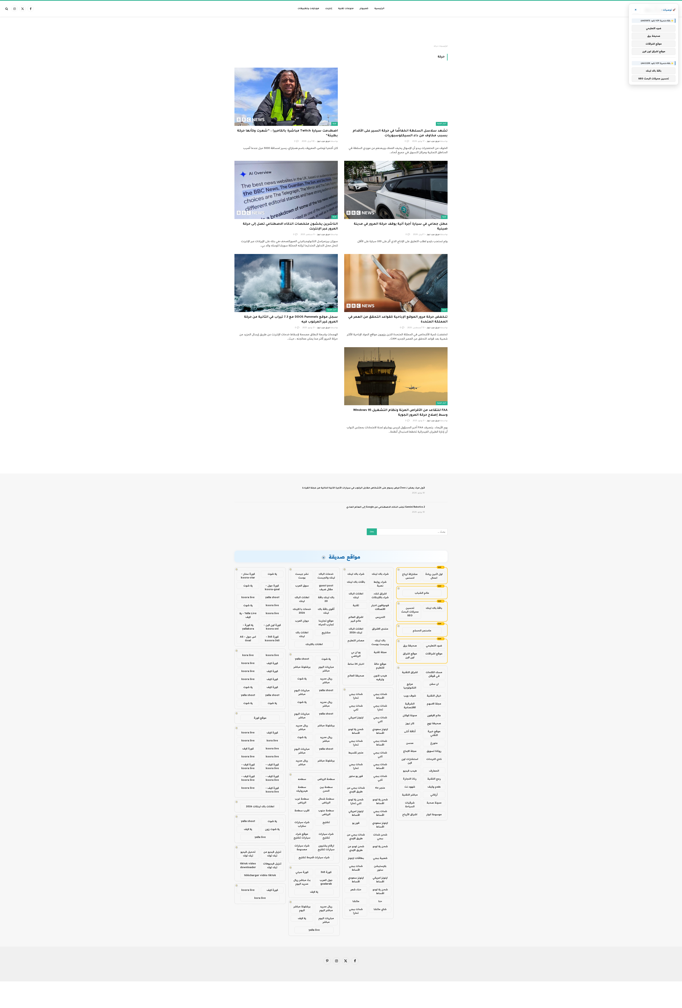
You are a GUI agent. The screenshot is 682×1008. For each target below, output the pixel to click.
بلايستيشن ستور (380, 867)
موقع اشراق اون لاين (410, 655)
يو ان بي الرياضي (356, 654)
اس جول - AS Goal (248, 638)
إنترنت (328, 8)
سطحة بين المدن (326, 788)
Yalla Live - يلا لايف (247, 615)
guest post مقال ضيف (326, 587)
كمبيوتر (364, 8)
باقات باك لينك (356, 581)
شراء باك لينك (380, 573)
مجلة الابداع (409, 751)
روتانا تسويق (434, 751)
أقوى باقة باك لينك (326, 610)
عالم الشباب (422, 592)
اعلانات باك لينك (302, 634)
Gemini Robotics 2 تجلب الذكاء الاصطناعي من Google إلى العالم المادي (385, 507)
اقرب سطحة (301, 810)
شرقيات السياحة (410, 804)
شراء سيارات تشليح (326, 835)
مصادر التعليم (356, 640)
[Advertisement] (341, 31)
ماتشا (356, 901)
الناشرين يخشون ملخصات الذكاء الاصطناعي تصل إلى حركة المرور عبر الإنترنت (290, 226)
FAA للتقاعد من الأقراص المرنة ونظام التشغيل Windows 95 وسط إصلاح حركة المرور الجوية (400, 413)
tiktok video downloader (248, 865)
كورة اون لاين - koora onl (272, 626)
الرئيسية (379, 8)
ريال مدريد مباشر (326, 680)
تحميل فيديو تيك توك (247, 853)
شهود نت (409, 786)
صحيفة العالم (356, 675)
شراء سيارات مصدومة (301, 847)
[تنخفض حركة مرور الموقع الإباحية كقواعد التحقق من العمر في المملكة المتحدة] (396, 283)
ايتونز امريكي (355, 717)
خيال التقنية (434, 695)
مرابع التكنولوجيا (410, 685)
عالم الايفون (434, 715)
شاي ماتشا (380, 909)
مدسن (409, 743)
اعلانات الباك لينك (356, 595)
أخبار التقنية (441, 124)
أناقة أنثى (410, 731)
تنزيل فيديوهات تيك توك (272, 865)
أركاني (434, 794)
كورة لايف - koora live (272, 766)
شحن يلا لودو (380, 846)
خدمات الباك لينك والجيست (326, 575)
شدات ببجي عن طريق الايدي (356, 789)
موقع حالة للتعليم (380, 665)
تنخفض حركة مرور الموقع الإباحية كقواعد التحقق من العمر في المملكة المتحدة (398, 319)
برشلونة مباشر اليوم (301, 908)
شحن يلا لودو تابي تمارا (355, 801)
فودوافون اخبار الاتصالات (380, 607)
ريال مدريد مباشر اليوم (326, 908)
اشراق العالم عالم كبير (355, 618)
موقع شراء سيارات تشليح (302, 835)
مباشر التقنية (410, 794)
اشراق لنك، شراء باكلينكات (380, 595)
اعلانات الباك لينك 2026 (356, 630)
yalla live (314, 929)
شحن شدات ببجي (380, 836)
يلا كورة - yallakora (248, 626)
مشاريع (326, 632)
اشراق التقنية (410, 672)
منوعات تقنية (346, 8)
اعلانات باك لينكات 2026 (260, 806)
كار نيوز (409, 723)
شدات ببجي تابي (356, 707)
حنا (380, 901)
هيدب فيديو (410, 770)
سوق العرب (302, 585)
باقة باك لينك (434, 608)
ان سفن (434, 683)
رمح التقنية (434, 778)
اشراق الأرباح (409, 814)
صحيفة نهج (434, 723)
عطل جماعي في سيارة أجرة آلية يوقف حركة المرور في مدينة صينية (401, 226)
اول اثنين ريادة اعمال (434, 575)
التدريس (380, 617)
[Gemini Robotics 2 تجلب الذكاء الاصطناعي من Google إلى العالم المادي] (438, 512)
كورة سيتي (302, 872)
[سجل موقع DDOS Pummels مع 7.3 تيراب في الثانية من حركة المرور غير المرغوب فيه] (286, 283)
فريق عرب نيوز (433, 141)
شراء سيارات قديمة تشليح (314, 857)
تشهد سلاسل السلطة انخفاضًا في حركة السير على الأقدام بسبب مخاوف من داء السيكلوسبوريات (400, 133)
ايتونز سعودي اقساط (380, 731)
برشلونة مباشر (301, 666)
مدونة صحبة (434, 802)
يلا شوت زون (272, 829)
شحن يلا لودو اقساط (355, 731)
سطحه (302, 779)
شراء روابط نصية (380, 583)
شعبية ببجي (380, 858)
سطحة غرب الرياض (302, 800)
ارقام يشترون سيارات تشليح (326, 847)
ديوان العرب (302, 620)
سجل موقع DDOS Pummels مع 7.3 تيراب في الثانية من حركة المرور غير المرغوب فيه (291, 319)
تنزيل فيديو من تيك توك (272, 853)
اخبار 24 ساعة (356, 663)
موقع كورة (260, 717)
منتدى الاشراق (380, 628)
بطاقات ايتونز (356, 858)
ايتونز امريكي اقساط (355, 813)
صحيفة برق (410, 645)
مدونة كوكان (410, 715)
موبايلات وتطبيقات (308, 8)
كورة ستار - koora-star (248, 575)
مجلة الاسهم (434, 703)
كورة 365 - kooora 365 (272, 638)
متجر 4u (380, 787)
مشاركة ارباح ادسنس (410, 575)
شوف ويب (410, 695)
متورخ (434, 743)
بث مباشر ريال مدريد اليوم (301, 881)
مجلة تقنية (380, 652)
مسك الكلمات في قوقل (434, 674)
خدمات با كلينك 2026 (302, 610)
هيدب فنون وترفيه (380, 677)
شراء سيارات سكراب (301, 824)
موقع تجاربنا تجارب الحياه (326, 622)
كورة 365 (326, 872)
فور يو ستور (356, 776)
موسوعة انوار (434, 814)
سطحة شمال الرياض (326, 800)
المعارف (434, 770)
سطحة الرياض (326, 779)
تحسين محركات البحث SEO (410, 611)
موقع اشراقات (433, 653)
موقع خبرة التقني (434, 733)
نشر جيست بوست (301, 575)
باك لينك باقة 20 (326, 599)
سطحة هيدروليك (302, 788)
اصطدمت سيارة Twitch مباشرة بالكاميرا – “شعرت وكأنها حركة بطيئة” (287, 133)
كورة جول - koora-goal (272, 587)
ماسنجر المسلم (422, 630)
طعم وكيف (434, 786)
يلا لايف (314, 891)
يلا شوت (326, 658)
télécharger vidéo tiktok (260, 875)
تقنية (334, 124)
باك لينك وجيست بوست (380, 642)
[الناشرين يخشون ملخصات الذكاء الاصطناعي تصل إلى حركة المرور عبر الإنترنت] (286, 190)
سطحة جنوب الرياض (326, 812)
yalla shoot (302, 658)
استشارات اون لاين (409, 760)
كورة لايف (272, 663)
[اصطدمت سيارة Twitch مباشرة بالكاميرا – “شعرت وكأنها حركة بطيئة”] (286, 97)
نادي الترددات (434, 759)
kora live (248, 655)
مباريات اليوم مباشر (326, 668)
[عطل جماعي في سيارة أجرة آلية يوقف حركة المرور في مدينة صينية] (396, 190)
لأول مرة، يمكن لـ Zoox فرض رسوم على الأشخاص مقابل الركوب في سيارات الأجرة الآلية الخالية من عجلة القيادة (363, 488)
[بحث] (7, 9)
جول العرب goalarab (326, 881)
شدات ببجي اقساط (380, 695)
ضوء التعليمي (434, 645)
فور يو (355, 822)
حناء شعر (355, 889)
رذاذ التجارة (409, 778)
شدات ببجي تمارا (356, 695)
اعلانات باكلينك (314, 644)
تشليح (326, 822)
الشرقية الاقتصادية (410, 705)
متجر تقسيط (355, 752)
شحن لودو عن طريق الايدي (356, 848)
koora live (248, 597)
